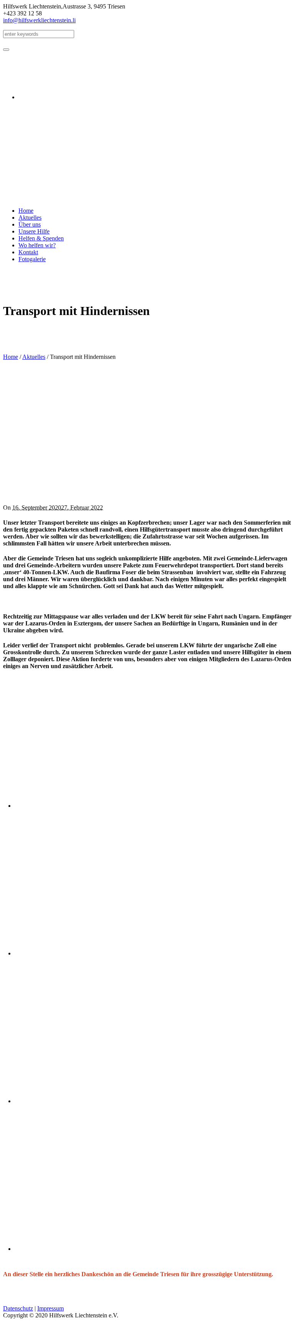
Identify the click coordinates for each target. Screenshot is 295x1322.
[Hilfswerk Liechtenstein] (29, 197)
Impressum (50, 1308)
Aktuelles (33, 356)
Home (10, 356)
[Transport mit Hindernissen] (133, 494)
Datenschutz (18, 1308)
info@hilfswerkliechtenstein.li (39, 20)
